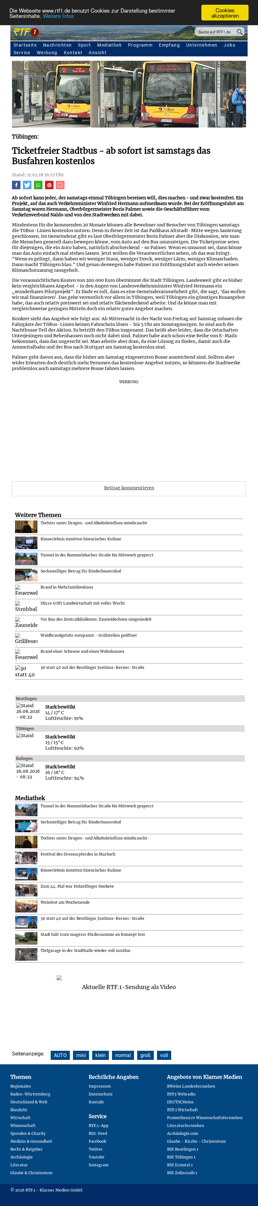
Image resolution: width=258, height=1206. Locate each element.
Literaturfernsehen (185, 1125)
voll (164, 1055)
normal (123, 1055)
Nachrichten (57, 45)
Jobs (229, 45)
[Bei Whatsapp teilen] (38, 188)
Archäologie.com (182, 1133)
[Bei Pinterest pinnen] (49, 188)
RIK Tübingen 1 (181, 1157)
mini (81, 1055)
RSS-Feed (98, 1133)
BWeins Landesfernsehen (191, 1086)
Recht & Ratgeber (26, 1149)
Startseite (25, 45)
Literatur (19, 1165)
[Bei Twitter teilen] (27, 188)
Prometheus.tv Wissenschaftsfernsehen (205, 1117)
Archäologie (21, 1157)
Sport (84, 45)
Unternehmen (201, 45)
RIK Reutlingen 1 (182, 1149)
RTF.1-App (99, 1125)
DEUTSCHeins (180, 1102)
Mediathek (109, 45)
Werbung (47, 52)
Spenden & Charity (28, 1133)
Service (22, 52)
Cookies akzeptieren (225, 12)
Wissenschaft (23, 1125)
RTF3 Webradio (181, 1094)
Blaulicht (18, 1109)
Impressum (100, 1086)
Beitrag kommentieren (129, 488)
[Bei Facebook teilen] (16, 188)
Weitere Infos (58, 16)
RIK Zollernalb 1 (182, 1172)
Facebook (97, 1141)
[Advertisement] (129, 428)
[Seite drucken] (60, 188)
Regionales (20, 1086)
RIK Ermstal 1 (180, 1165)
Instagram (99, 1165)
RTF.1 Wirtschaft (182, 1109)
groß (145, 1055)
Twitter (96, 1149)
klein (100, 1055)
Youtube (96, 1157)
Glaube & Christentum (31, 1172)
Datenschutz (101, 1094)
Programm (140, 45)
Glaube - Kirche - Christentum (196, 1141)
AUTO (60, 1055)
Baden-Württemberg (30, 1094)
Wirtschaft (20, 1117)
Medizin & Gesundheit (31, 1141)
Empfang (169, 45)
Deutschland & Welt (29, 1102)
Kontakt (73, 52)
